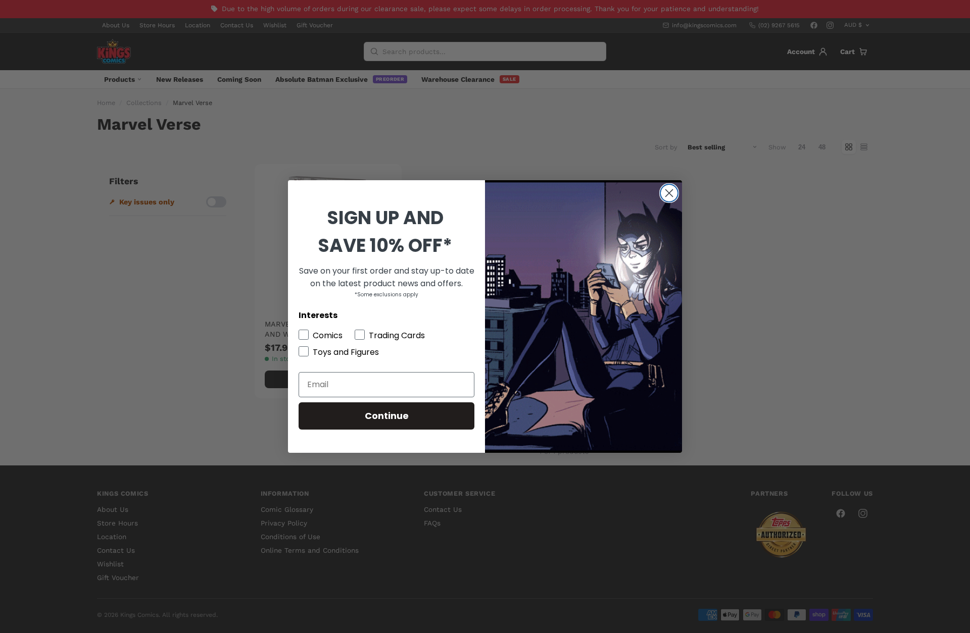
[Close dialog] (669, 193)
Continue (387, 415)
